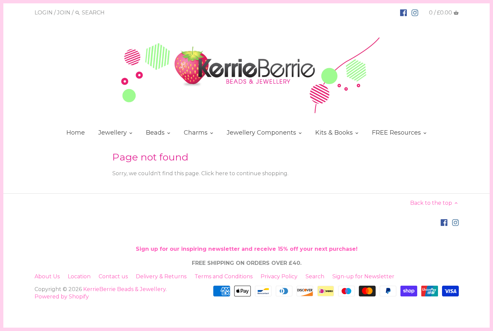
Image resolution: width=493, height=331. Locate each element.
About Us (47, 276)
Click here (214, 173)
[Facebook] (403, 12)
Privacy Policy (279, 276)
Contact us (113, 276)
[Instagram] (415, 12)
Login (44, 12)
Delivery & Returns (161, 276)
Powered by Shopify (62, 296)
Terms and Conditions (224, 276)
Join (63, 12)
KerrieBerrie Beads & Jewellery (124, 289)
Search (315, 276)
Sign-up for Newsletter (363, 276)
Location (79, 276)
